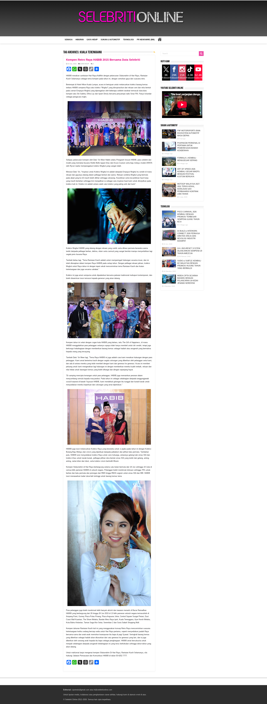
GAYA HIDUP (92, 40)
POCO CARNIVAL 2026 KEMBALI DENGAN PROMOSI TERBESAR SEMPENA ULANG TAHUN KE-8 (188, 217)
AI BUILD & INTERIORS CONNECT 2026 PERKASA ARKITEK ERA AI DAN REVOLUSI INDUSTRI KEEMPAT (188, 236)
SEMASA (68, 40)
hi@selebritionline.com (103, 690)
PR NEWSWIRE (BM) (145, 40)
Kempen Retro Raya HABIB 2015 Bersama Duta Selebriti (103, 59)
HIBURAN (80, 40)
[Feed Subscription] (154, 52)
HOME (159, 39)
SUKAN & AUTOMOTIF (110, 40)
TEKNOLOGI (128, 40)
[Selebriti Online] (133, 18)
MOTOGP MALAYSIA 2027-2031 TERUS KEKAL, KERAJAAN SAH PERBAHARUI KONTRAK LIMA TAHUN (188, 189)
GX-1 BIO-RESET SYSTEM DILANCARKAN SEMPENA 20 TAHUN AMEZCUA (189, 250)
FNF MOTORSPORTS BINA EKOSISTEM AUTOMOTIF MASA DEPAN (188, 133)
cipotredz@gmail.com (80, 690)
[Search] (201, 53)
